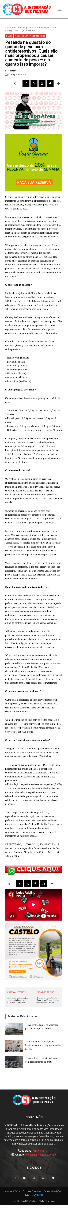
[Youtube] (52, 1178)
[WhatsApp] (42, 83)
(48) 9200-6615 (41, 1150)
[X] (34, 83)
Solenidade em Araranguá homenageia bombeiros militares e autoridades (17, 1000)
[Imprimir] (50, 83)
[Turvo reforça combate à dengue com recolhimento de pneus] (14, 1062)
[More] (58, 83)
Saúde (8, 27)
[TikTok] (34, 1178)
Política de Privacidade (32, 1191)
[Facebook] (25, 83)
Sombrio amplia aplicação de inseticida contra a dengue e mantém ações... (43, 1045)
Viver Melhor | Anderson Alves (30, 35)
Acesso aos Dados (12, 1191)
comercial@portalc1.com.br (41, 1154)
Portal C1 (13, 70)
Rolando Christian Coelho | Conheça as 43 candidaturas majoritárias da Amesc (47, 1000)
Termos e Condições (52, 1191)
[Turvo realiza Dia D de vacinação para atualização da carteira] (14, 1029)
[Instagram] (24, 1178)
